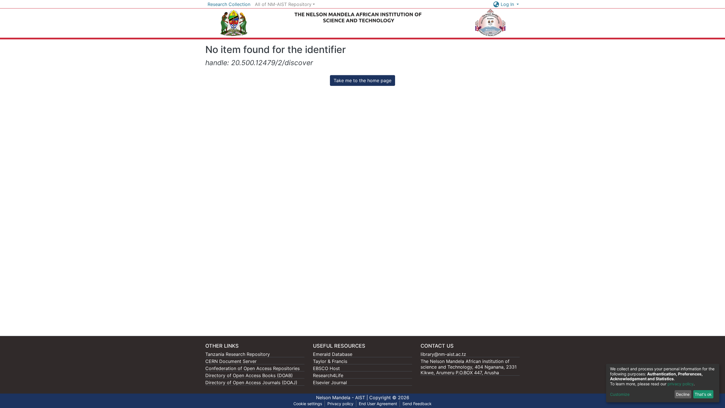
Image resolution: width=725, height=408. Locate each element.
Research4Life (328, 375)
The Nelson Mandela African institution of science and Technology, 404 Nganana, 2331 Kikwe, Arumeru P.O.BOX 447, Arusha (469, 366)
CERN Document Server (231, 361)
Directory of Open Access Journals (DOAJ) (251, 382)
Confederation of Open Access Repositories (252, 368)
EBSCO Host (326, 368)
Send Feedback (417, 403)
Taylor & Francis (330, 361)
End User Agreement (378, 403)
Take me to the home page (362, 80)
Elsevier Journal (330, 382)
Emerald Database (332, 354)
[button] (496, 4)
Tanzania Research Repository (237, 354)
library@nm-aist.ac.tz (443, 354)
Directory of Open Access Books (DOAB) (249, 375)
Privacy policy (340, 403)
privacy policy (681, 383)
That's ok (703, 394)
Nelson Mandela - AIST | (342, 397)
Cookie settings (307, 403)
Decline (683, 394)
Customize (620, 394)
